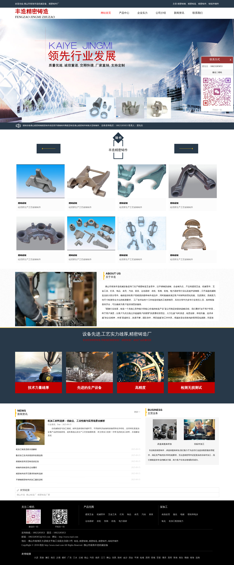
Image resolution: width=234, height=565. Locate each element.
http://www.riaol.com (68, 537)
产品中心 (124, 12)
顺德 (186, 557)
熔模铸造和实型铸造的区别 (27, 461)
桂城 (142, 557)
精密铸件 (53, 4)
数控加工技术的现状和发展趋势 (29, 455)
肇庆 (164, 557)
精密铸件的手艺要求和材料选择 (29, 474)
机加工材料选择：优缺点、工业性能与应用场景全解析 (76, 421)
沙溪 (58, 557)
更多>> (137, 412)
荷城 (153, 557)
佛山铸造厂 (31, 495)
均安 (92, 557)
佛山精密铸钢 (36, 125)
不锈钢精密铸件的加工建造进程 (29, 480)
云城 (81, 557)
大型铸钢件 (94, 125)
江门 (103, 557)
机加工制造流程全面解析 (26, 449)
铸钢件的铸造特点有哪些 (26, 467)
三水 (75, 557)
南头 (181, 557)
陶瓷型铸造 (69, 125)
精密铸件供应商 (48, 125)
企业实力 (142, 12)
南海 (192, 557)
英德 (42, 557)
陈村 (120, 557)
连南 (198, 557)
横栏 (64, 557)
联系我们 (197, 12)
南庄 (53, 557)
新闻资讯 (179, 12)
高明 (147, 557)
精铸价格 (26, 125)
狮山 (108, 557)
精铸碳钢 (22, 203)
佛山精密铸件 (80, 125)
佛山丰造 (21, 495)
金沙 (125, 557)
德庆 (97, 557)
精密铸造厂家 (44, 495)
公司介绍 (161, 12)
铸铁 (88, 125)
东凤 (114, 557)
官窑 (159, 557)
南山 (86, 557)
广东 (69, 557)
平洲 (136, 557)
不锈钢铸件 (60, 125)
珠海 (175, 557)
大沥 (36, 557)
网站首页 (106, 12)
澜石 (47, 557)
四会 (131, 557)
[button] (114, 116)
